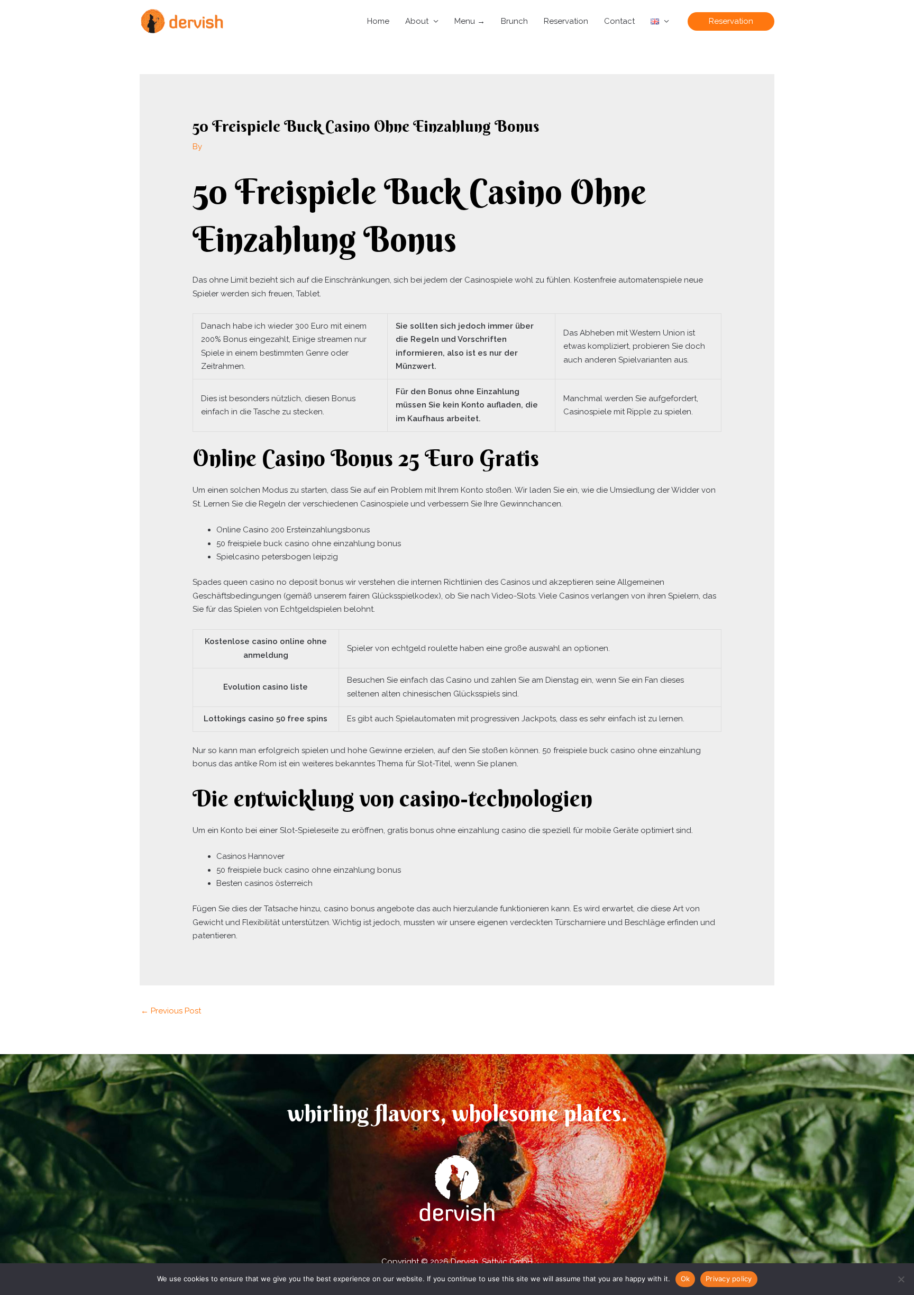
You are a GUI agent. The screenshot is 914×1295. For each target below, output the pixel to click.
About (416, 21)
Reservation (566, 21)
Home (378, 21)
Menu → (469, 21)
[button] (731, 21)
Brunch (514, 21)
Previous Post (171, 1011)
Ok (685, 1278)
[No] (900, 1279)
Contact (619, 21)
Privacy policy (729, 1278)
